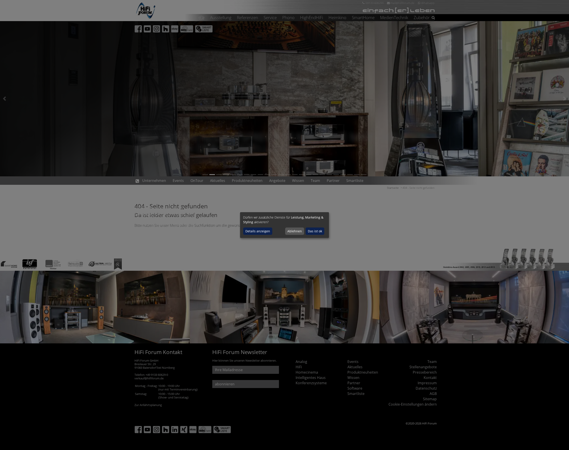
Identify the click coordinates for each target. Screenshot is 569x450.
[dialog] (284, 225)
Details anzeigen (257, 231)
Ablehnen (294, 231)
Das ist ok (315, 231)
